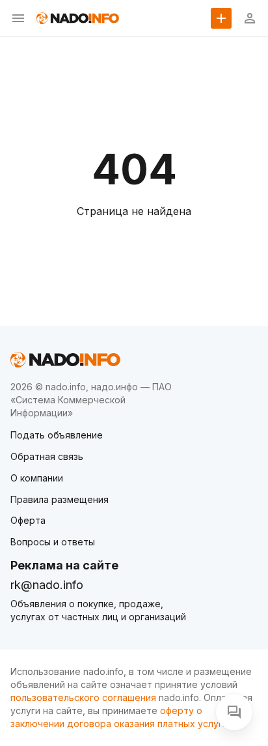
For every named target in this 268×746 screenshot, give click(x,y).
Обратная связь (46, 456)
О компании (36, 477)
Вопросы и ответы (52, 541)
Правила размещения (59, 499)
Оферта (28, 520)
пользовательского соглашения (83, 697)
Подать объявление (56, 434)
